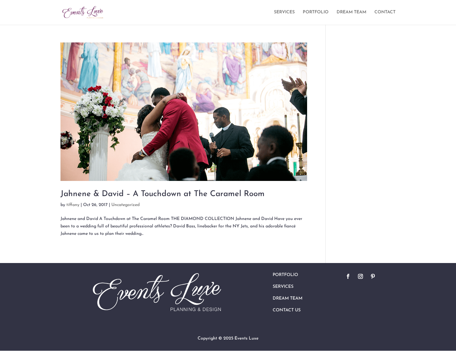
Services (283, 286)
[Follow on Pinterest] (373, 276)
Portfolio (285, 275)
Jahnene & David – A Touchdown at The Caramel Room (162, 194)
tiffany (72, 205)
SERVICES (284, 12)
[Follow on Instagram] (360, 276)
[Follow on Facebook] (348, 276)
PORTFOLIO (316, 12)
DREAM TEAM (351, 12)
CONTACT (385, 12)
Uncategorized (125, 205)
